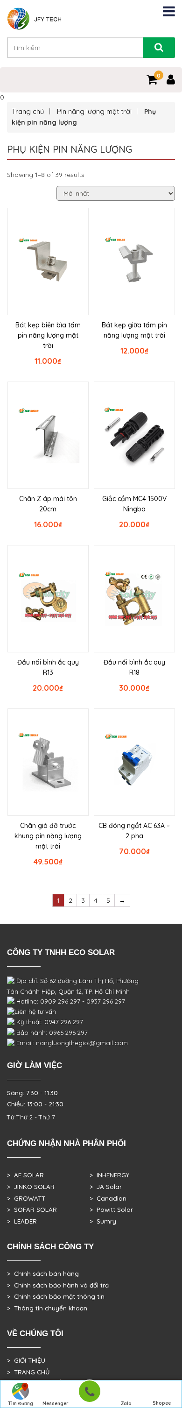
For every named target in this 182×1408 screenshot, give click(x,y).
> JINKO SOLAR (31, 1186)
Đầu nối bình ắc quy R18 (134, 667)
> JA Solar (106, 1186)
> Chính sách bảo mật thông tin (56, 1296)
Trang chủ (28, 111)
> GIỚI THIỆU (26, 1360)
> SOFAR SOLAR (32, 1209)
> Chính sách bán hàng (43, 1273)
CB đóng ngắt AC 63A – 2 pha (134, 830)
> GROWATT (26, 1198)
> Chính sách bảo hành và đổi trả (58, 1285)
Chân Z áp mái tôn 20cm (48, 504)
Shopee (162, 1403)
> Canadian (108, 1198)
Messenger (55, 1404)
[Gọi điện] (89, 1394)
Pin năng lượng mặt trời (94, 111)
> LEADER (22, 1221)
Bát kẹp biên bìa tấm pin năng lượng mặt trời (48, 335)
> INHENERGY (109, 1175)
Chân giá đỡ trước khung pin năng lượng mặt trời (48, 835)
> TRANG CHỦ (28, 1372)
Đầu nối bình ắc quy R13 (48, 667)
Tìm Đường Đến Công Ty (20, 1404)
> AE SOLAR (25, 1175)
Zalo (126, 1404)
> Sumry (103, 1221)
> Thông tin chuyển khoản (47, 1308)
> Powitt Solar (111, 1209)
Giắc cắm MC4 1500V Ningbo (134, 504)
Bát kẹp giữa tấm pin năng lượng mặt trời (134, 330)
